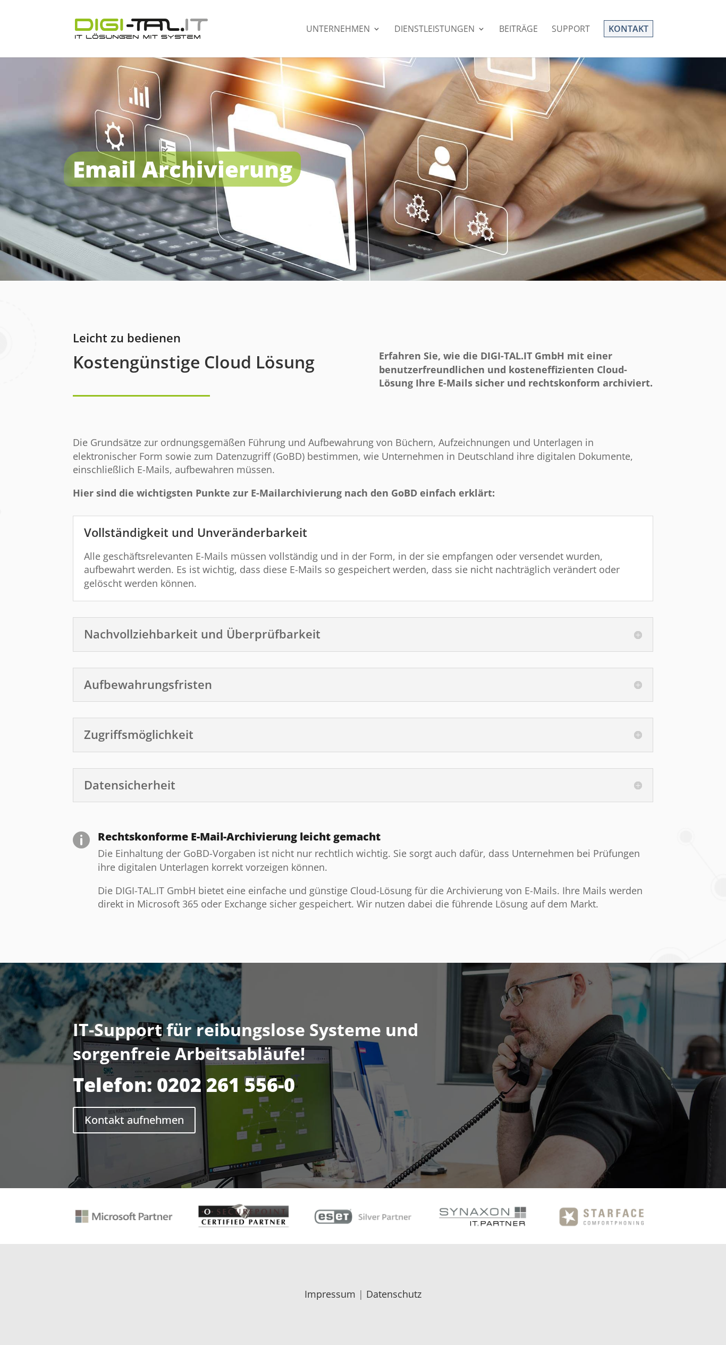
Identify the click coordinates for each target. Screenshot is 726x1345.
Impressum (330, 1294)
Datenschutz (393, 1294)
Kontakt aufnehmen (134, 1120)
